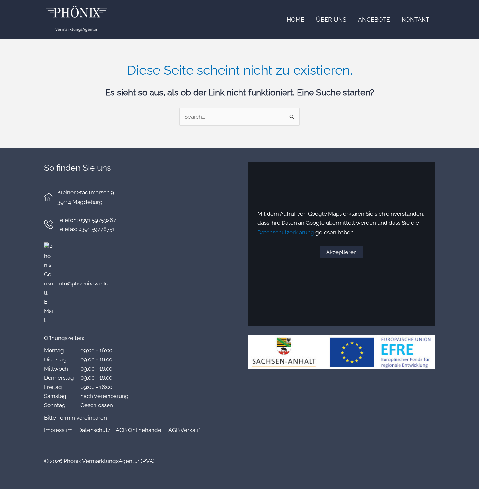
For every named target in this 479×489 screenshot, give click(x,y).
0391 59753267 (97, 220)
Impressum (58, 430)
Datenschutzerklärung (285, 232)
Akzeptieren (341, 252)
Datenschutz (94, 430)
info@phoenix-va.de (82, 283)
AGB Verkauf (184, 430)
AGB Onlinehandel (139, 430)
